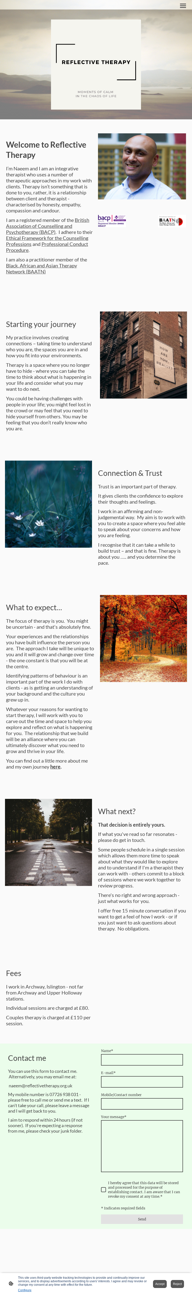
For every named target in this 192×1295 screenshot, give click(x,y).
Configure (25, 1290)
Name (107, 1051)
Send (142, 1219)
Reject (177, 1284)
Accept (159, 1284)
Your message (113, 1117)
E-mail (108, 1073)
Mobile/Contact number (121, 1095)
